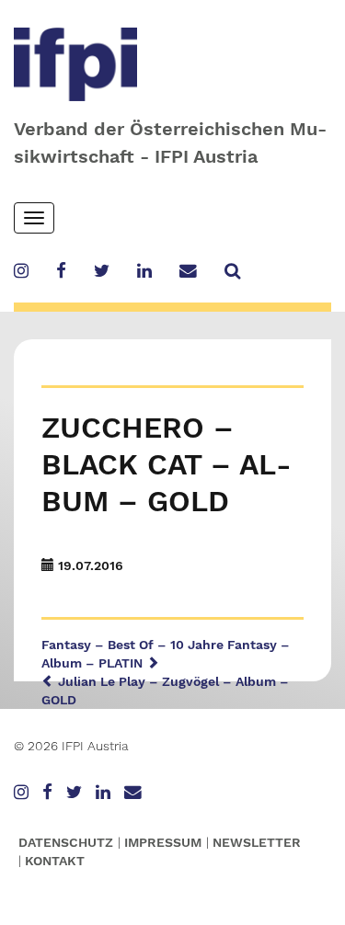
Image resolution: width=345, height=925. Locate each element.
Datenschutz (65, 842)
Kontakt (55, 860)
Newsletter (257, 842)
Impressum (162, 842)
